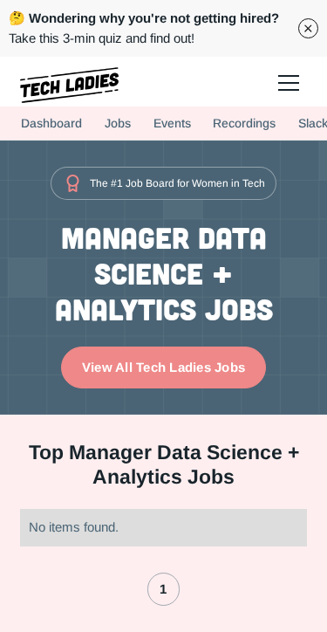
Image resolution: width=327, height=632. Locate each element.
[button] (287, 81)
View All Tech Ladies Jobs (163, 367)
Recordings (244, 123)
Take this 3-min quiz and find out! (144, 27)
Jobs (118, 123)
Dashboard (51, 123)
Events (172, 123)
